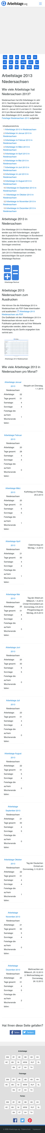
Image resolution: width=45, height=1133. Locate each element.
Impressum (37, 1129)
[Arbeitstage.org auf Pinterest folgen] (30, 1121)
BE (17, 57)
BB (23, 57)
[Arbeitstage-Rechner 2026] (12, 279)
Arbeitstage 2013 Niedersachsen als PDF (18, 313)
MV (11, 62)
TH (23, 67)
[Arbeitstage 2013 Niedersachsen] (16, 356)
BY (11, 57)
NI (17, 62)
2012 (29, 67)
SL (37, 62)
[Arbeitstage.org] (14, 6)
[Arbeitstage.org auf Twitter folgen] (22, 1121)
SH (17, 67)
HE (5, 62)
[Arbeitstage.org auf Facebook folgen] (15, 1121)
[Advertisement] (22, 31)
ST (11, 67)
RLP (30, 62)
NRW (23, 62)
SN (5, 67)
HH (35, 57)
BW (5, 57)
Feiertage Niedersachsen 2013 (15, 118)
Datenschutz (26, 1129)
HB (29, 57)
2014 (36, 67)
